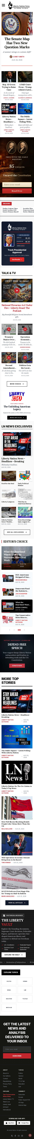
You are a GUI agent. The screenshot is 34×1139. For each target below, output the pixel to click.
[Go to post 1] (10, 630)
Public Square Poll (24, 1100)
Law (20, 1086)
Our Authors (6, 1076)
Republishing (7, 1081)
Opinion (21, 1076)
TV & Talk (22, 1081)
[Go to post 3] (19, 630)
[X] (12, 1136)
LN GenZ (5, 1107)
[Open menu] (3, 5)
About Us (6, 1073)
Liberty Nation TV (8, 1099)
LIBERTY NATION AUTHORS (9, 130)
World (20, 1078)
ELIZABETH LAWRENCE (25, 98)
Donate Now (17, 665)
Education (22, 1084)
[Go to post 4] (24, 630)
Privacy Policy (7, 1084)
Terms (5, 1086)
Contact (5, 1078)
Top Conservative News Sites (9, 1095)
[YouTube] (19, 1136)
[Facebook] (15, 1136)
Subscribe (17, 1056)
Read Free (17, 191)
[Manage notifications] (30, 1135)
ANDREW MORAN (25, 347)
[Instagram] (22, 1136)
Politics (21, 1073)
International (7, 1110)
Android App (22, 1105)
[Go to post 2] (14, 630)
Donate (21, 1097)
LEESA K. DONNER (8, 98)
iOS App (21, 1102)
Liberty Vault (7, 1104)
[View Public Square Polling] (17, 243)
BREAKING (6, 203)
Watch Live (6, 1102)
